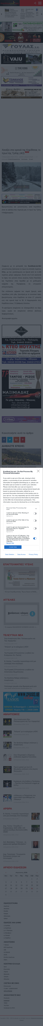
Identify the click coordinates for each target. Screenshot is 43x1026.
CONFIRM (13, 547)
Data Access (21, 554)
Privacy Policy (33, 554)
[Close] (39, 472)
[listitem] (21, 508)
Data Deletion (9, 554)
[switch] (35, 513)
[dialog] (21, 513)
